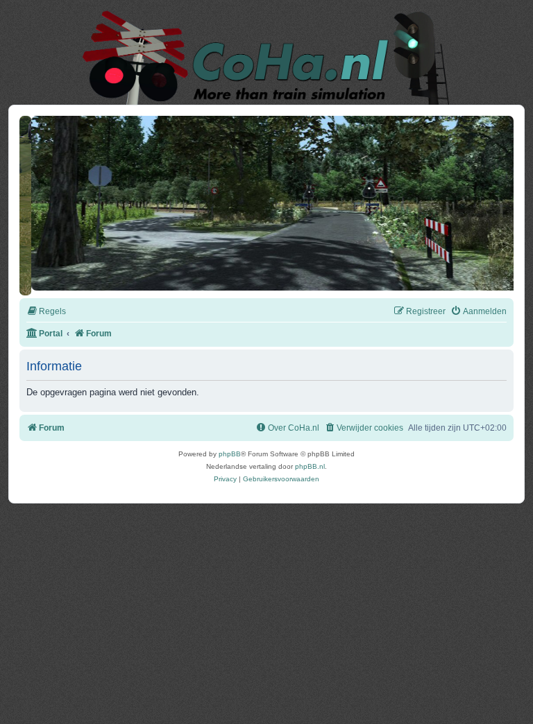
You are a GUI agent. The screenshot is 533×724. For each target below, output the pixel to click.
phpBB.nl (310, 461)
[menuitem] (46, 307)
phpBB (230, 449)
